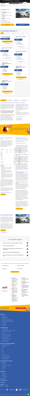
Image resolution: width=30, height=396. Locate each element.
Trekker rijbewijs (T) (20, 268)
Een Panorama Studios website (27, 394)
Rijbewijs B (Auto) (4, 315)
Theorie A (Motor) (4, 325)
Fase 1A (3, 347)
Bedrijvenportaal (4, 375)
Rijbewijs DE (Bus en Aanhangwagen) (6, 331)
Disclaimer (19, 394)
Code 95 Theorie (4, 232)
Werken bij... (3, 372)
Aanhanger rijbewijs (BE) (20, 265)
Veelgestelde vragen (24, 100)
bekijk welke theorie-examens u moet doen (5, 192)
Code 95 (3, 194)
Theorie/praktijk (9, 100)
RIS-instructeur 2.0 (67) (4, 354)
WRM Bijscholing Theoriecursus (5, 357)
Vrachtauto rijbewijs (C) (5, 265)
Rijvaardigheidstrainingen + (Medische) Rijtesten (7, 321)
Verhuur (3, 369)
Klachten (16, 394)
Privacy (14, 394)
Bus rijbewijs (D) (4, 268)
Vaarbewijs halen (4, 366)
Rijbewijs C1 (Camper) (4, 318)
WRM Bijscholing (4, 346)
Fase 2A (3, 350)
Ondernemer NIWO (4, 363)
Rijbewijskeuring (4, 362)
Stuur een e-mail (4, 380)
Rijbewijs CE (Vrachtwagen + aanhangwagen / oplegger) (8, 330)
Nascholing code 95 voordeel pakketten (6, 338)
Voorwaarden (12, 394)
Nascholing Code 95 (16, 100)
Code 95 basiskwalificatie (5, 337)
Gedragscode (21, 394)
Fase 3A (3, 353)
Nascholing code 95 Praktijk (5, 341)
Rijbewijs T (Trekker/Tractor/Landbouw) (6, 334)
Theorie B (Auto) (4, 322)
